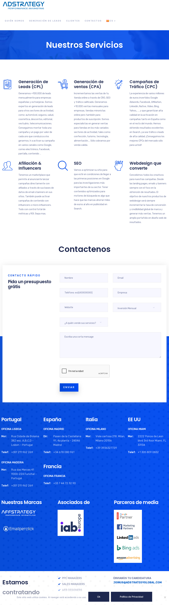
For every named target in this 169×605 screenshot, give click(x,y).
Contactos (93, 21)
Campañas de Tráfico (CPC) (144, 84)
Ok (98, 596)
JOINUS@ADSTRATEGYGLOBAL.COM (137, 582)
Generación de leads (45, 21)
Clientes (73, 21)
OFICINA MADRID (53, 429)
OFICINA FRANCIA (54, 476)
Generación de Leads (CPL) (33, 84)
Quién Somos (14, 21)
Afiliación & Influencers (29, 166)
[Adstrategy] (23, 6)
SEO (78, 163)
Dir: (45, 436)
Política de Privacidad (131, 596)
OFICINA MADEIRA (12, 462)
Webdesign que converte (145, 166)
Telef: (5, 452)
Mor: (4, 436)
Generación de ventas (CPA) (88, 84)
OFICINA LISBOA (11, 429)
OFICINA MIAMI (137, 429)
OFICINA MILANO (96, 429)
